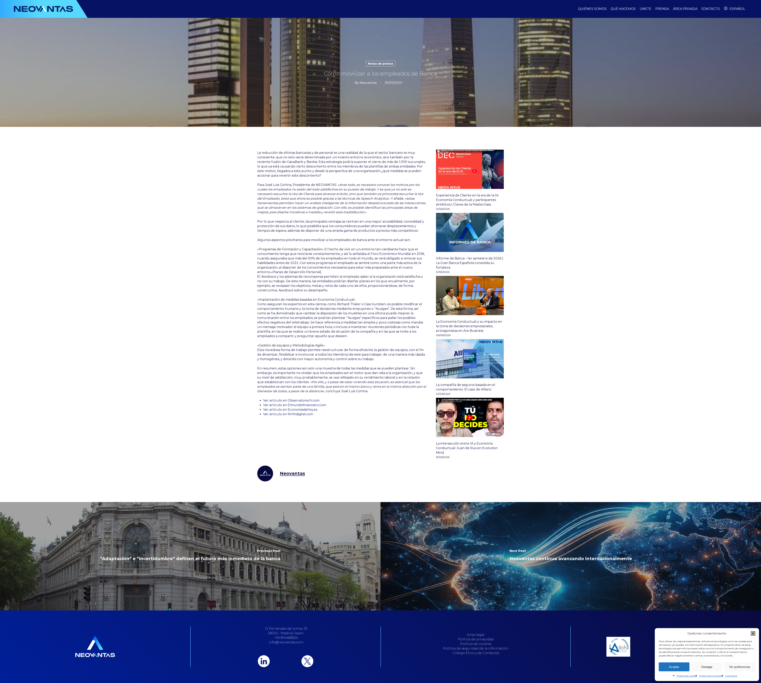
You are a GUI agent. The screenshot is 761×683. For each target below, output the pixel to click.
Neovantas (368, 83)
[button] (753, 633)
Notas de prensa (380, 63)
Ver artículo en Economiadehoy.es (290, 409)
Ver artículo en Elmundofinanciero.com (294, 405)
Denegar (706, 667)
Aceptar (674, 667)
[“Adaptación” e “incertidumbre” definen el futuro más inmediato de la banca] (190, 556)
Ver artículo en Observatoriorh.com (291, 400)
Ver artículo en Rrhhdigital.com (288, 414)
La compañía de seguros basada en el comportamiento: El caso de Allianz (465, 387)
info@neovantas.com (286, 642)
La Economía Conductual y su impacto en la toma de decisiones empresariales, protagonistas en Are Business (469, 326)
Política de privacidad (711, 675)
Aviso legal (731, 675)
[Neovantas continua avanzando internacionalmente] (570, 556)
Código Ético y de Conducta (475, 653)
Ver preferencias (739, 667)
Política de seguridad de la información (475, 648)
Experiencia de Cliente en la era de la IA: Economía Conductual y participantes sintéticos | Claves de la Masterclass (467, 199)
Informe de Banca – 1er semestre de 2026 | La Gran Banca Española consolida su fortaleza (469, 262)
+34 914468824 (286, 638)
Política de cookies (687, 675)
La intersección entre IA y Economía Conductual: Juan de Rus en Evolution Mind (467, 448)
